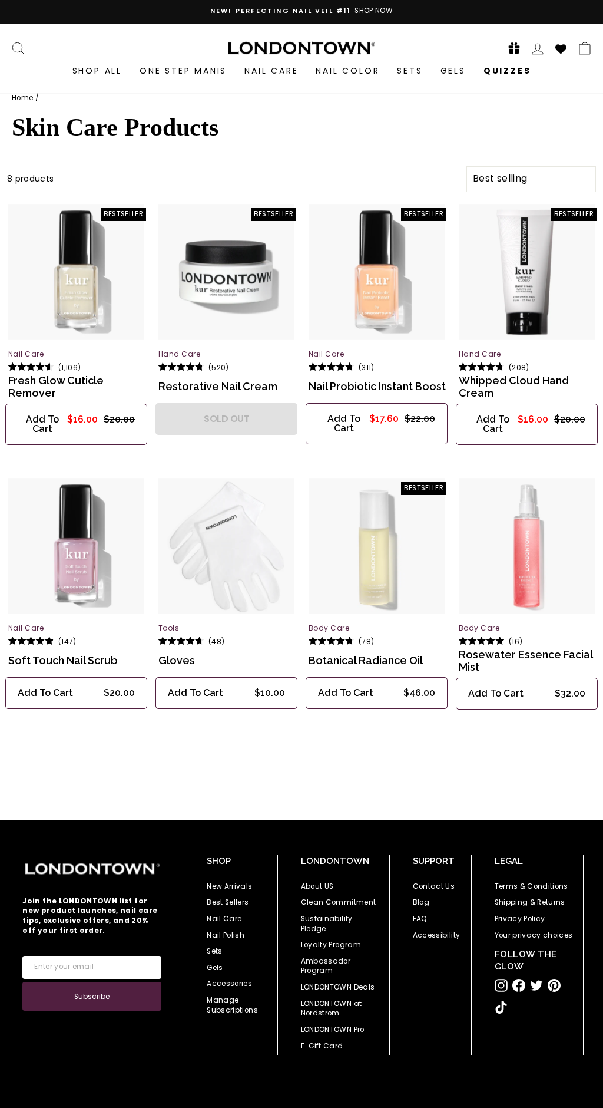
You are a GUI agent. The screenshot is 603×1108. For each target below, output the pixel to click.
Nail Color (347, 71)
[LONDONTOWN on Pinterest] (554, 985)
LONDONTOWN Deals (338, 987)
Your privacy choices (534, 935)
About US (317, 886)
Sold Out (226, 419)
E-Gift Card (322, 1046)
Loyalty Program (331, 944)
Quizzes (507, 71)
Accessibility (436, 935)
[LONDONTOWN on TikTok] (501, 1007)
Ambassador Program (326, 966)
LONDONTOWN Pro (333, 1029)
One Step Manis (183, 71)
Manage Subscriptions (232, 1005)
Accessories (229, 983)
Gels (453, 71)
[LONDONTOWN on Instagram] (501, 985)
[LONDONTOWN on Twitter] (536, 985)
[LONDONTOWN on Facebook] (518, 985)
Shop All (97, 71)
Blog (421, 902)
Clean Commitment (338, 902)
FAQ (420, 919)
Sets (409, 71)
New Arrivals (229, 886)
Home (22, 98)
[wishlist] (561, 47)
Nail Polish (225, 935)
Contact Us (434, 886)
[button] (510, 48)
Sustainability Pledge (327, 924)
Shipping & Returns (530, 902)
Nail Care (271, 71)
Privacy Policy (520, 919)
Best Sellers (228, 902)
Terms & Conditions (531, 886)
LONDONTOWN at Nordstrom (331, 1008)
